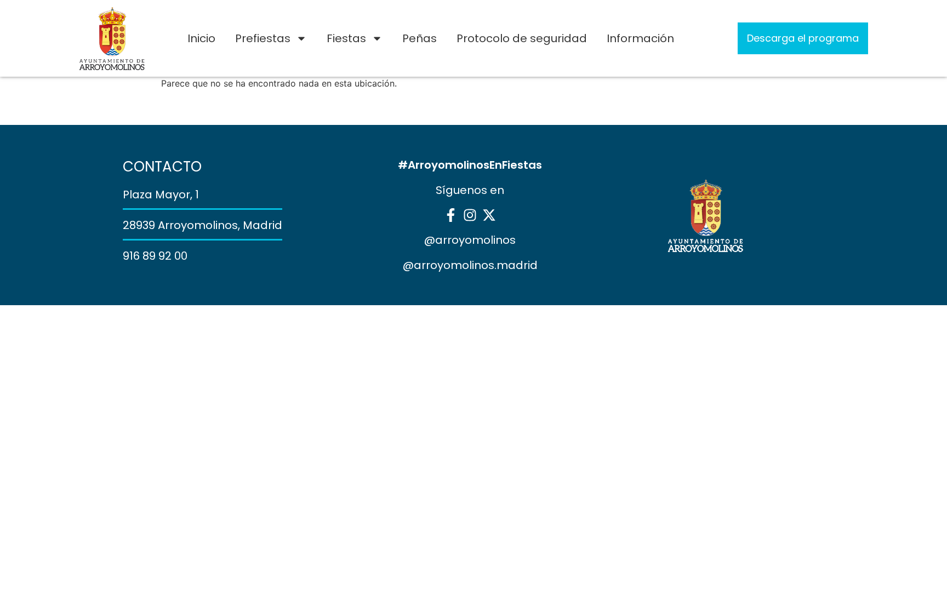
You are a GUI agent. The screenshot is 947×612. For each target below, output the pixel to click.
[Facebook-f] (451, 215)
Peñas (419, 38)
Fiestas (346, 38)
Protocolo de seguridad (522, 38)
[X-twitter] (489, 215)
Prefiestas (262, 38)
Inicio (201, 38)
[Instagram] (470, 215)
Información (640, 38)
